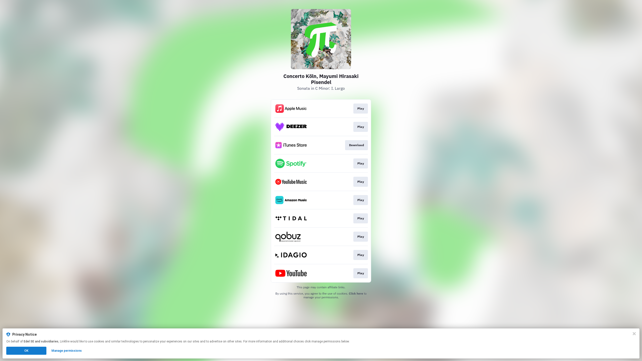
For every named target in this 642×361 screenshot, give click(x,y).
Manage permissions (66, 350)
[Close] (634, 334)
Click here (356, 293)
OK (26, 350)
